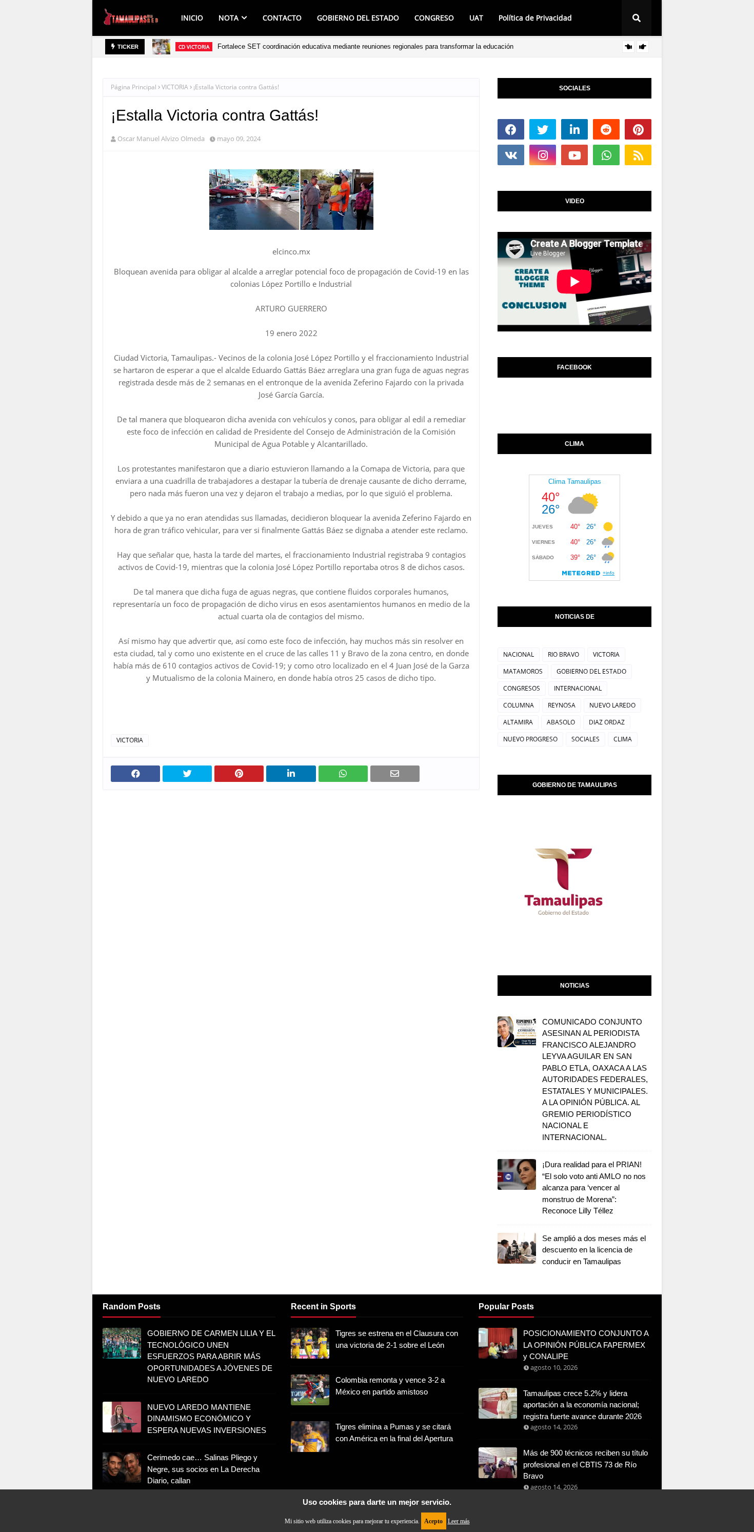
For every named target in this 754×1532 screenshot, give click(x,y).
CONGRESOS (521, 688)
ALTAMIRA (518, 722)
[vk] (511, 155)
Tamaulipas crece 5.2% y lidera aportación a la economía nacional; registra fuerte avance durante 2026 (582, 1405)
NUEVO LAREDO (612, 705)
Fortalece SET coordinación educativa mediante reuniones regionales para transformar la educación (365, 46)
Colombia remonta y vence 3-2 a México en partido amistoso (390, 1386)
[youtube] (574, 155)
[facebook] (511, 129)
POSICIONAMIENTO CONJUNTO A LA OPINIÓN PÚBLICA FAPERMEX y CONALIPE (585, 1345)
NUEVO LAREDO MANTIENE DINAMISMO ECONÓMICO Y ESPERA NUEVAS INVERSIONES (206, 1419)
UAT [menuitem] (476, 18)
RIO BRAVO (563, 654)
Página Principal (133, 87)
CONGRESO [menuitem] (434, 18)
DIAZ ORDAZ (607, 722)
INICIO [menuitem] (192, 18)
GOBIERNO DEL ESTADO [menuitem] (358, 18)
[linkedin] (574, 129)
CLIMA (622, 739)
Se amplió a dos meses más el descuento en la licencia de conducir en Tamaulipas (594, 1250)
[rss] (638, 155)
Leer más (459, 1521)
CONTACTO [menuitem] (282, 18)
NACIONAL (518, 654)
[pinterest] (638, 129)
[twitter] (542, 129)
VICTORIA (175, 87)
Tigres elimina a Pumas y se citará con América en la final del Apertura (394, 1432)
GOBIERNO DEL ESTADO (591, 671)
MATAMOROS (523, 671)
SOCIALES (585, 739)
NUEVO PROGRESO (530, 739)
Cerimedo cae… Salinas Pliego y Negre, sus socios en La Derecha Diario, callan (203, 1469)
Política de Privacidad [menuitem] (535, 18)
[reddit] (606, 129)
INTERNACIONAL (578, 688)
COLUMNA (518, 705)
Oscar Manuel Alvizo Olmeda (161, 138)
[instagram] (542, 155)
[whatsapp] (606, 155)
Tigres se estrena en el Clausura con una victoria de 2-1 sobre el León (396, 1339)
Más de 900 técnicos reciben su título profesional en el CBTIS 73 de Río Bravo (585, 1464)
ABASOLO (561, 722)
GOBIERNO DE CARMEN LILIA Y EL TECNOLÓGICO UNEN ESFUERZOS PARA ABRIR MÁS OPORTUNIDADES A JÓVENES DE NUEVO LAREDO (211, 1356)
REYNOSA (562, 705)
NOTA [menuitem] (229, 18)
